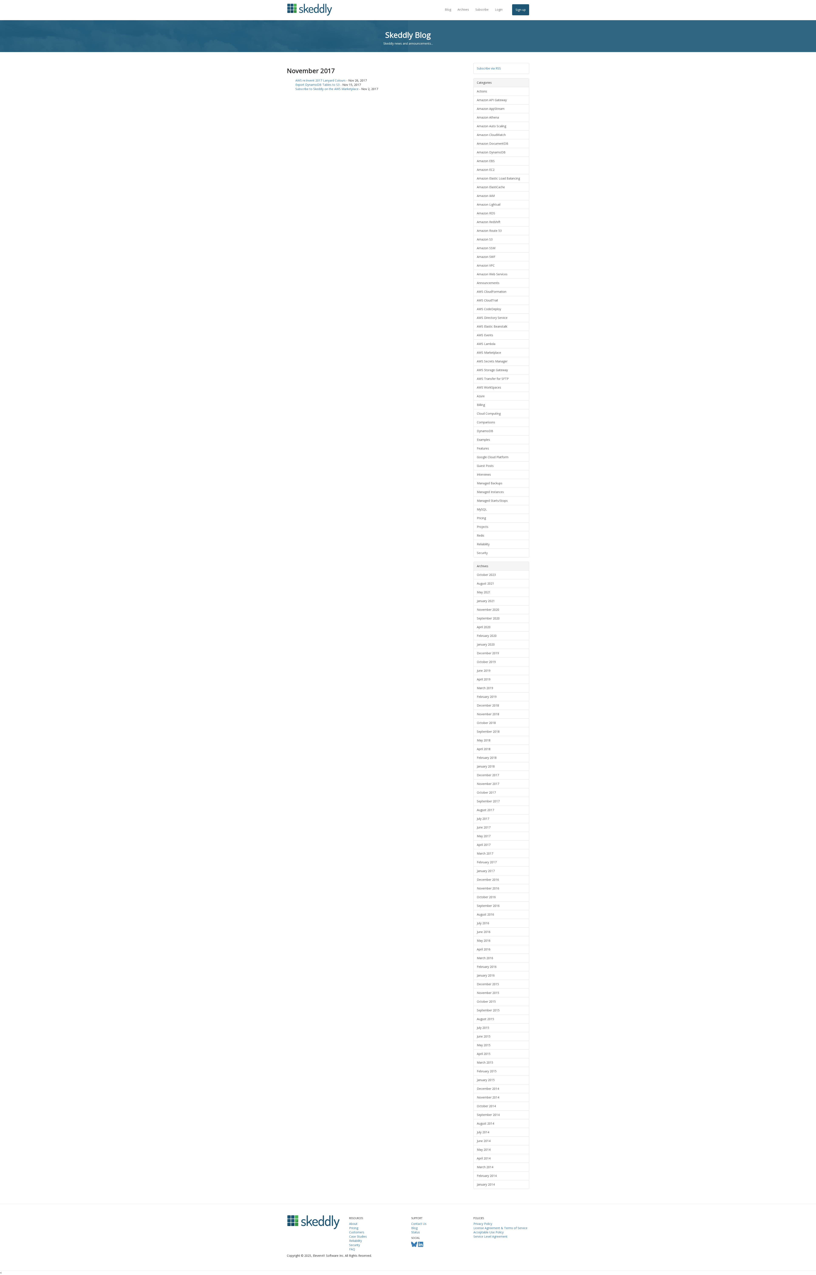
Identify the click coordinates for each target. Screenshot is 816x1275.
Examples (483, 440)
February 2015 (487, 1071)
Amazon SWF (486, 257)
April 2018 (483, 749)
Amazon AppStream (490, 109)
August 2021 (485, 583)
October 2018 (486, 723)
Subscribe (482, 9)
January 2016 (486, 975)
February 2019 (487, 697)
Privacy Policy (482, 1224)
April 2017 (483, 845)
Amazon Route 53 (489, 231)
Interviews (484, 474)
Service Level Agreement (490, 1236)
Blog (448, 9)
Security (482, 553)
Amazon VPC (486, 265)
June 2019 (483, 671)
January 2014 (486, 1184)
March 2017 (485, 853)
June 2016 (483, 932)
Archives (463, 9)
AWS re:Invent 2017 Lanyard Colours (320, 80)
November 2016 (488, 888)
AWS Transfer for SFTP (493, 379)
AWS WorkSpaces (489, 387)
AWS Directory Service (492, 318)
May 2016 (483, 941)
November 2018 (488, 714)
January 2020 (486, 644)
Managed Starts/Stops (492, 501)
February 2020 (487, 636)
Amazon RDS (486, 213)
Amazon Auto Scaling (491, 126)
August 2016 (485, 914)
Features (483, 448)
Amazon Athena (488, 117)
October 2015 (486, 1001)
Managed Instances (490, 492)
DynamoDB (485, 431)
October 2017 (486, 792)
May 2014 (483, 1150)
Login (499, 9)
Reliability (483, 544)
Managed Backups (489, 483)
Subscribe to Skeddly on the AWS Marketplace (326, 89)
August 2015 (485, 1019)
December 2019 (488, 653)
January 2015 (486, 1080)
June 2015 (483, 1036)
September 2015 (488, 1010)
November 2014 (488, 1097)
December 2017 (488, 775)
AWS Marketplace (489, 353)
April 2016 (483, 949)
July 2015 (483, 1028)
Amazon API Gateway (492, 100)
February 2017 (487, 862)
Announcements (488, 283)
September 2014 (488, 1115)
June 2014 (483, 1141)
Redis (480, 535)
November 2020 (488, 610)
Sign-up (521, 10)
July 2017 (483, 819)
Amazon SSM (486, 248)
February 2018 (487, 758)
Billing (481, 405)
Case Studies (358, 1236)
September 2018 (488, 731)
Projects (482, 527)
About (353, 1224)
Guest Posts (485, 466)
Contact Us (418, 1224)
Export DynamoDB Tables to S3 (317, 85)
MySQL (482, 509)
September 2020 (488, 618)
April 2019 (483, 679)
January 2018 (486, 766)
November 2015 (488, 993)
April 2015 (483, 1054)
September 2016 (488, 906)
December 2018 (488, 705)
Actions (482, 91)
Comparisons (486, 422)
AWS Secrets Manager (492, 361)
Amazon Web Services (492, 274)
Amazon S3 (485, 239)
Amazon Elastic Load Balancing (498, 178)
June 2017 (483, 827)
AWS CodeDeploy (489, 309)
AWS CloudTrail (487, 300)
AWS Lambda (486, 344)
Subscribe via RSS (489, 68)
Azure (481, 396)
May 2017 (483, 836)
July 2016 (483, 923)
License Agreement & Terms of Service (500, 1228)
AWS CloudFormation (491, 292)
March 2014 (485, 1167)
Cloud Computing (489, 413)
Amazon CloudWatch (491, 135)
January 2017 (486, 871)
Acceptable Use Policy (488, 1232)
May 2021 (483, 592)
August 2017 (485, 810)
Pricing (481, 518)
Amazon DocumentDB (492, 143)
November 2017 (488, 784)
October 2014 (486, 1106)
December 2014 (488, 1089)
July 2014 (483, 1132)
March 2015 (485, 1062)
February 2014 (487, 1176)
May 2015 (483, 1045)
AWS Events (485, 335)
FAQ (352, 1249)
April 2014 (483, 1158)
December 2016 (488, 880)
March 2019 (485, 688)
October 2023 (486, 575)
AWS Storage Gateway (492, 370)
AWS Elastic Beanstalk (492, 326)
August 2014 (485, 1123)
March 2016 (485, 958)
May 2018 (483, 740)
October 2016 (486, 897)
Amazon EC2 (485, 170)
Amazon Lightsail (488, 204)
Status (415, 1232)
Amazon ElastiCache (491, 187)
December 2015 (488, 984)
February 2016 (487, 967)
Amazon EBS (486, 161)
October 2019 (486, 662)
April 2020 (483, 627)
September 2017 (488, 801)
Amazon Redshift (488, 222)
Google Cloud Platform (493, 457)
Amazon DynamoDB (491, 152)
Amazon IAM (486, 196)
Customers (356, 1232)
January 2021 (486, 601)
